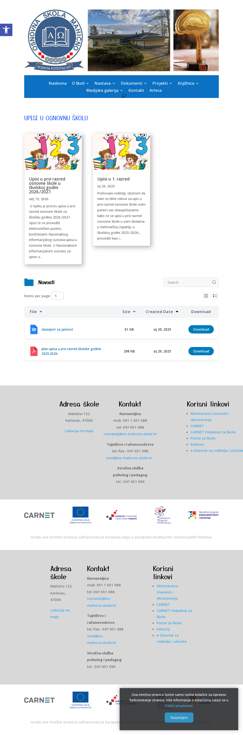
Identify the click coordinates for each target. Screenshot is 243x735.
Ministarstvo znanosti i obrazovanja (167, 592)
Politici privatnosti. (179, 705)
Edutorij (197, 444)
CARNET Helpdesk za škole (213, 432)
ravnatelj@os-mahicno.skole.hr (130, 433)
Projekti (160, 84)
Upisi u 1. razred (113, 179)
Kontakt (136, 91)
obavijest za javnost (57, 329)
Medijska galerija (102, 91)
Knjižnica (186, 84)
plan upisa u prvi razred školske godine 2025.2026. (71, 351)
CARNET (197, 425)
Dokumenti (131, 84)
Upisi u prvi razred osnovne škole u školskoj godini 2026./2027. (47, 185)
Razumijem (179, 717)
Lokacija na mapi (79, 430)
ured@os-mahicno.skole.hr (130, 457)
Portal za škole (203, 438)
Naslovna (58, 84)
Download (201, 329)
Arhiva (156, 91)
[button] (6, 30)
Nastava (102, 84)
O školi (78, 84)
